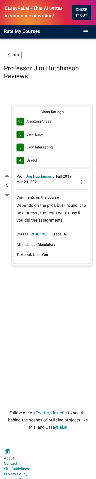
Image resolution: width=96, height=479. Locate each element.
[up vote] (7, 175)
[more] (81, 182)
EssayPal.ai (56, 427)
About (9, 458)
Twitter (42, 413)
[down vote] (7, 194)
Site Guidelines (16, 469)
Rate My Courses (22, 31)
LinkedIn (59, 413)
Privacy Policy (15, 474)
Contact (10, 463)
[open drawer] (86, 31)
